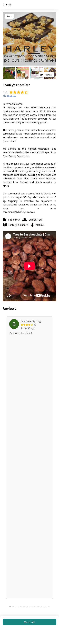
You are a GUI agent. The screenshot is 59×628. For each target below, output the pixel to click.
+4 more (48, 74)
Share (9, 16)
